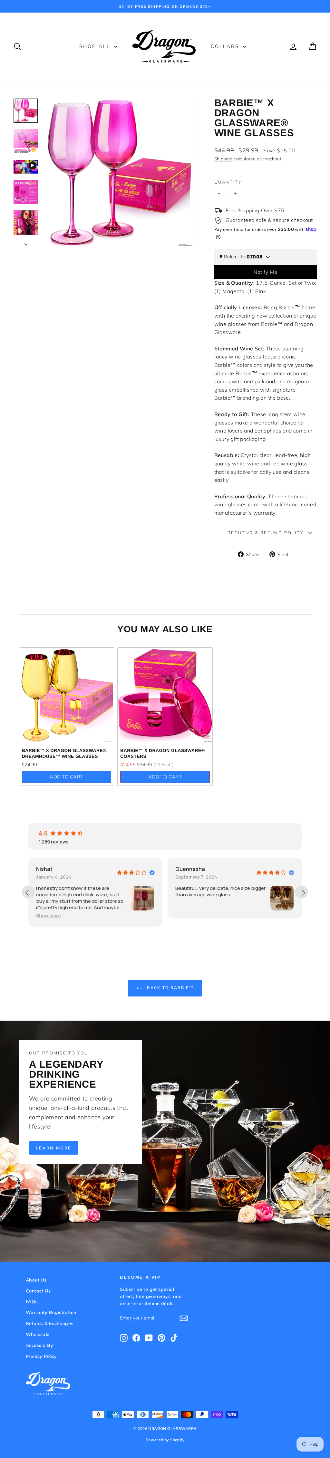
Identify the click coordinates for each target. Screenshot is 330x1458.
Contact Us (38, 1291)
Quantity (228, 182)
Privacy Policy (41, 1356)
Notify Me (265, 272)
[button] (188, 915)
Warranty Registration (51, 1312)
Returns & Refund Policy (266, 532)
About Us (36, 1280)
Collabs (226, 46)
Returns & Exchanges (49, 1323)
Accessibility (39, 1345)
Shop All (95, 46)
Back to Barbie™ (169, 987)
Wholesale (38, 1334)
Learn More (54, 1147)
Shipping (223, 158)
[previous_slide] (28, 892)
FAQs (32, 1301)
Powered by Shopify (165, 1439)
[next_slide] (301, 892)
